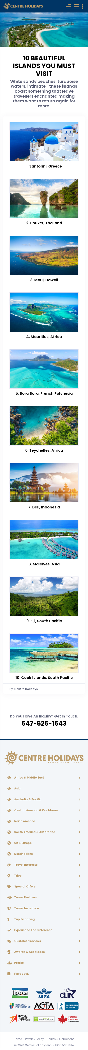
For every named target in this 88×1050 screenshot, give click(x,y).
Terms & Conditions (60, 1039)
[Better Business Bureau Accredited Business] (68, 1006)
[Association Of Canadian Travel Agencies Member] (44, 1006)
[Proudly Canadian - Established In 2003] (68, 1019)
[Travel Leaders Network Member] (20, 1019)
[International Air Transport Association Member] (44, 993)
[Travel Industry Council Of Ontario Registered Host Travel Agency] (20, 993)
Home (18, 1039)
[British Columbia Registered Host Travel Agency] (20, 1006)
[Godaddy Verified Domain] (44, 1019)
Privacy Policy (34, 1039)
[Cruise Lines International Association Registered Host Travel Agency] (68, 993)
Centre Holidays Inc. (38, 1045)
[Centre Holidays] (23, 6)
